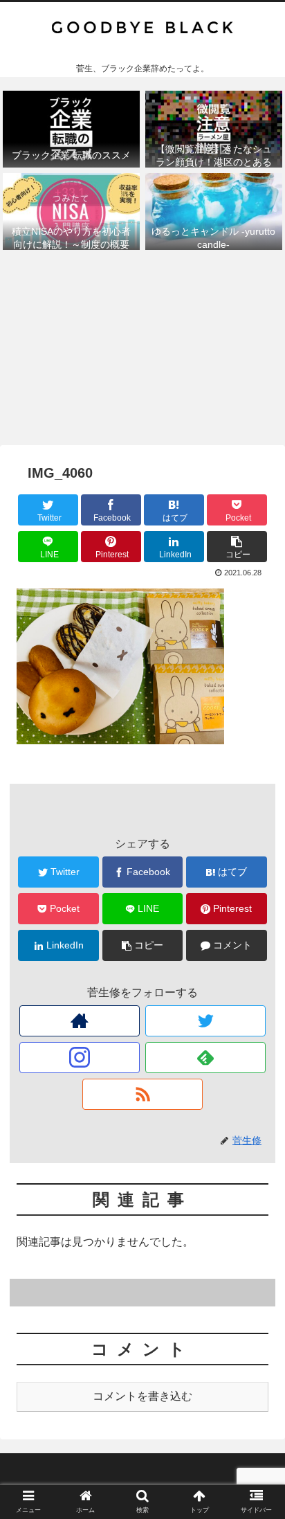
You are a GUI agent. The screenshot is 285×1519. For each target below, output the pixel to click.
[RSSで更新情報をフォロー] (142, 1094)
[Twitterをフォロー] (205, 1020)
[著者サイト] (79, 1020)
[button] (256, 1252)
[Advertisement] (142, 351)
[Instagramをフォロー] (79, 1057)
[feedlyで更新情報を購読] (205, 1057)
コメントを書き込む (142, 1396)
